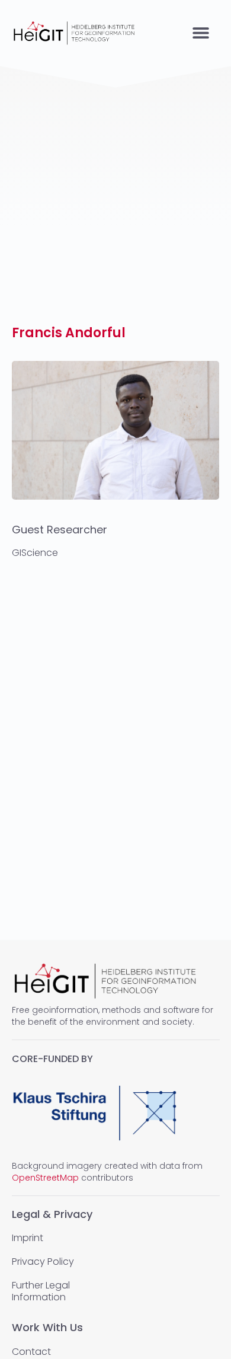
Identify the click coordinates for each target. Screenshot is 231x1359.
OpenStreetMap (45, 1178)
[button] (200, 33)
